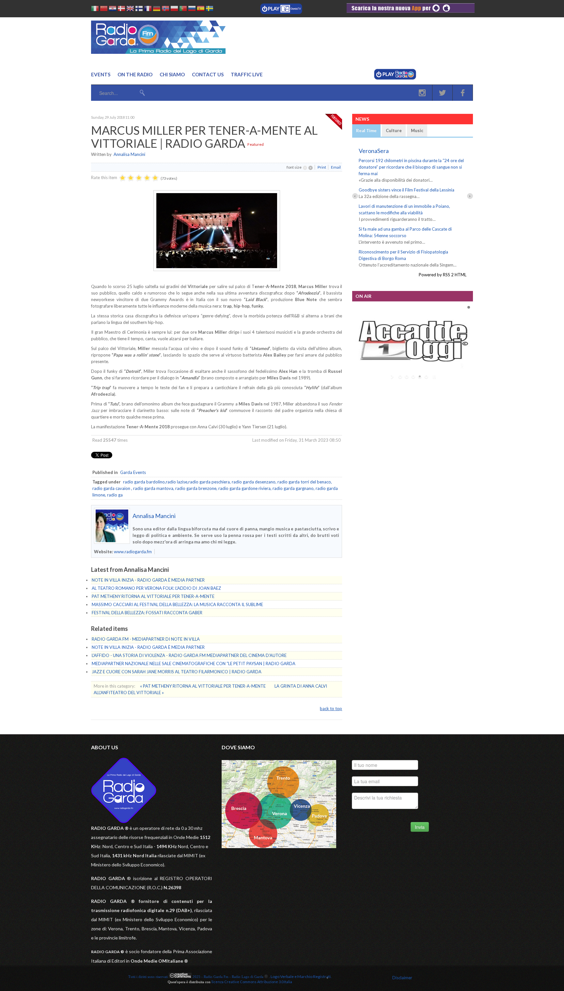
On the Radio (135, 74)
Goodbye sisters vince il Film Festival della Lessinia (406, 189)
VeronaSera (374, 150)
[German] (157, 10)
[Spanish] (201, 10)
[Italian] (95, 10)
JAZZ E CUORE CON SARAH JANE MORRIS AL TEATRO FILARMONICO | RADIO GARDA (176, 671)
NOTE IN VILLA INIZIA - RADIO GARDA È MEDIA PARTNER (148, 580)
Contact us (208, 74)
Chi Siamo (172, 74)
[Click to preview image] (216, 269)
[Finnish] (139, 10)
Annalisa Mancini (129, 154)
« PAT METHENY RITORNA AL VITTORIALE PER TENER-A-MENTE (203, 686)
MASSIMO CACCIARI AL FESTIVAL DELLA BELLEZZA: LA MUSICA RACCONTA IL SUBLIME (177, 604)
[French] (148, 10)
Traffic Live (247, 74)
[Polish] (174, 10)
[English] (130, 10)
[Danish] (121, 10)
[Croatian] (113, 10)
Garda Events (133, 472)
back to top (331, 708)
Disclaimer (402, 977)
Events (100, 74)
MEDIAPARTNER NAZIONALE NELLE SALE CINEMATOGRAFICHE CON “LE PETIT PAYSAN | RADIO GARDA (193, 663)
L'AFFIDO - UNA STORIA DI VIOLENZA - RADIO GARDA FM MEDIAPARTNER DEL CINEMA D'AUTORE (189, 655)
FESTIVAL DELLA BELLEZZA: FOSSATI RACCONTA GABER (147, 612)
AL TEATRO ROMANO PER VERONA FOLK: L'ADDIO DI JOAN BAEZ (156, 588)
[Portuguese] (183, 10)
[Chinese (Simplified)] (104, 10)
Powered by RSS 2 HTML (442, 274)
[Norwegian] (165, 10)
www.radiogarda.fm (133, 551)
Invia (420, 827)
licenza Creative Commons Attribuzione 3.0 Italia (252, 982)
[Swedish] (209, 10)
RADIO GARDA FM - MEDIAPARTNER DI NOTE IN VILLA (146, 639)
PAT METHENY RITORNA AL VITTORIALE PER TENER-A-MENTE (153, 596)
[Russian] (192, 10)
